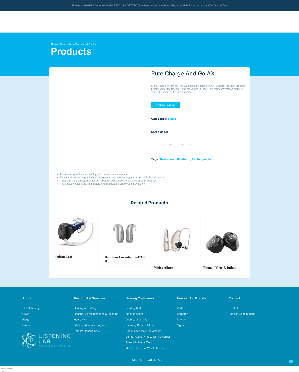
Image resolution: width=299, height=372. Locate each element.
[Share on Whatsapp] (190, 144)
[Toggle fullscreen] (4, 368)
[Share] (8, 368)
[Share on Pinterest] (181, 144)
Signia (63, 44)
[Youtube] (251, 323)
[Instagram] (242, 323)
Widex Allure (163, 267)
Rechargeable (201, 159)
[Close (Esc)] (11, 368)
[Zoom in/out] (1, 368)
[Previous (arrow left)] (1, 371)
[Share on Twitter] (171, 144)
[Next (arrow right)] (4, 371)
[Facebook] (233, 323)
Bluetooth (183, 159)
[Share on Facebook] (162, 144)
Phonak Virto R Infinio (219, 267)
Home (54, 44)
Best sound (167, 159)
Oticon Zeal (63, 256)
